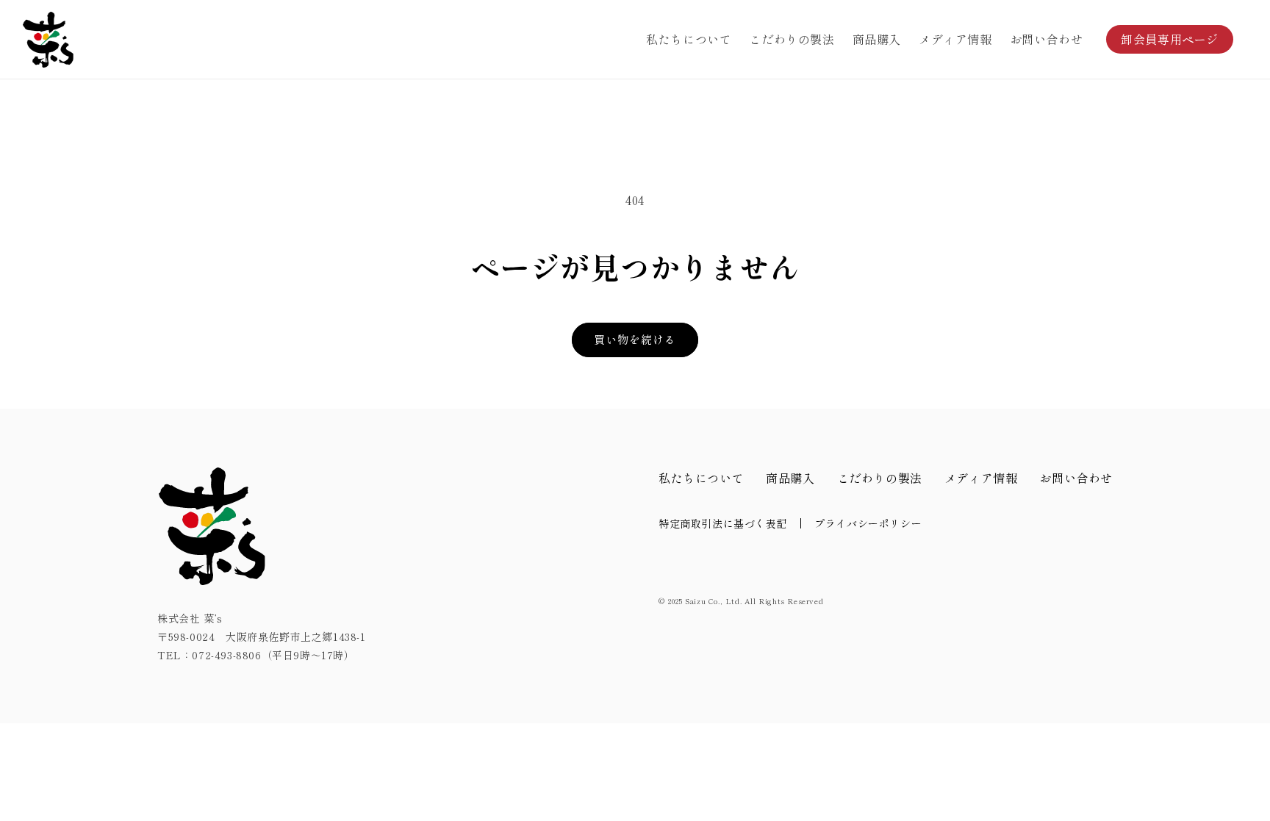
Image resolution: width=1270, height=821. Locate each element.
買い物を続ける (635, 339)
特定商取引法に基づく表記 (723, 523)
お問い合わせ (1076, 478)
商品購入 (790, 478)
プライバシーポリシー (868, 523)
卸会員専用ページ (1170, 39)
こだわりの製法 (879, 478)
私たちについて (701, 478)
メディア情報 (981, 478)
